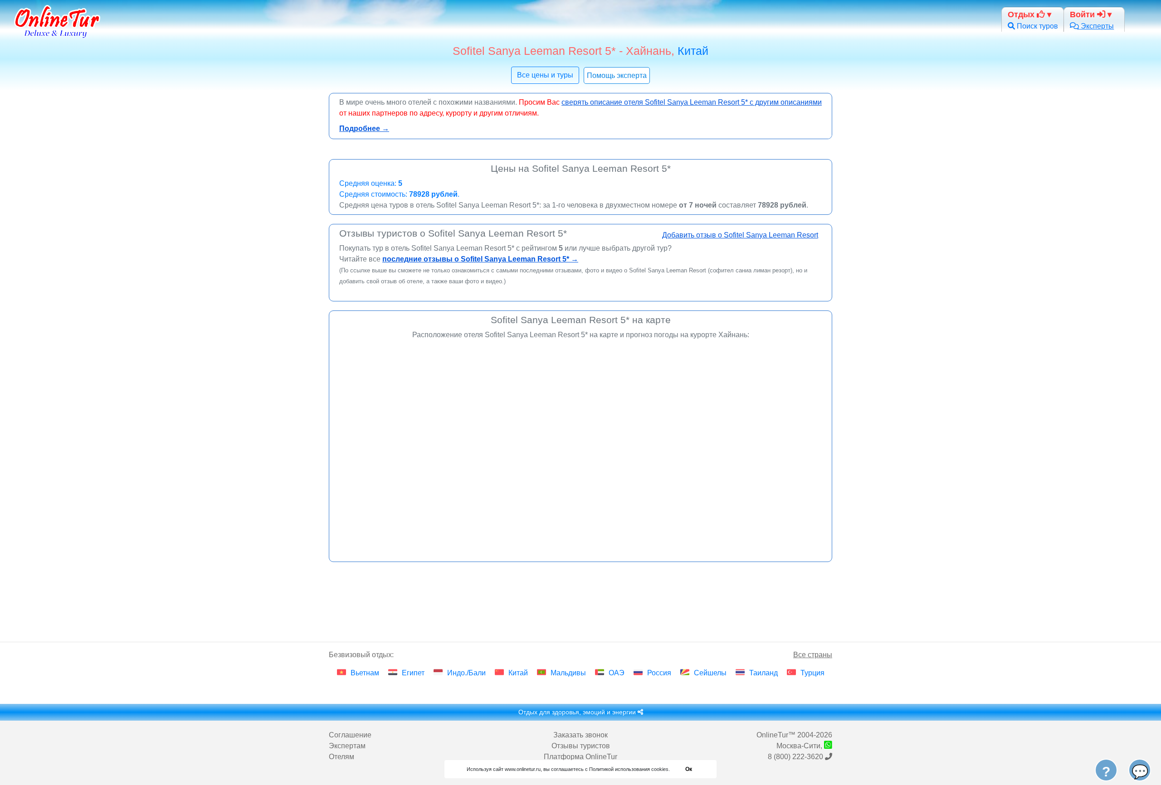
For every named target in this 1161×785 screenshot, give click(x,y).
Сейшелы (710, 673)
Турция (812, 673)
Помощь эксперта (617, 75)
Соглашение (350, 735)
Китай (693, 50)
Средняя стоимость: (399, 194)
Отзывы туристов (580, 746)
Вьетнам (365, 673)
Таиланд (763, 673)
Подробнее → (364, 128)
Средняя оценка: (370, 183)
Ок (688, 769)
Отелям (341, 757)
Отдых (1022, 14)
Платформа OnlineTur (580, 757)
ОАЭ (616, 673)
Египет (413, 673)
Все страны (812, 655)
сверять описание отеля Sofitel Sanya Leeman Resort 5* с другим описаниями (691, 102)
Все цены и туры (545, 75)
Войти (1083, 14)
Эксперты (1096, 26)
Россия (659, 673)
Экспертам (347, 746)
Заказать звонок (580, 735)
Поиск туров (1036, 26)
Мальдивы (568, 673)
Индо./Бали (466, 673)
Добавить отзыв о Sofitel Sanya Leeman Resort (740, 235)
